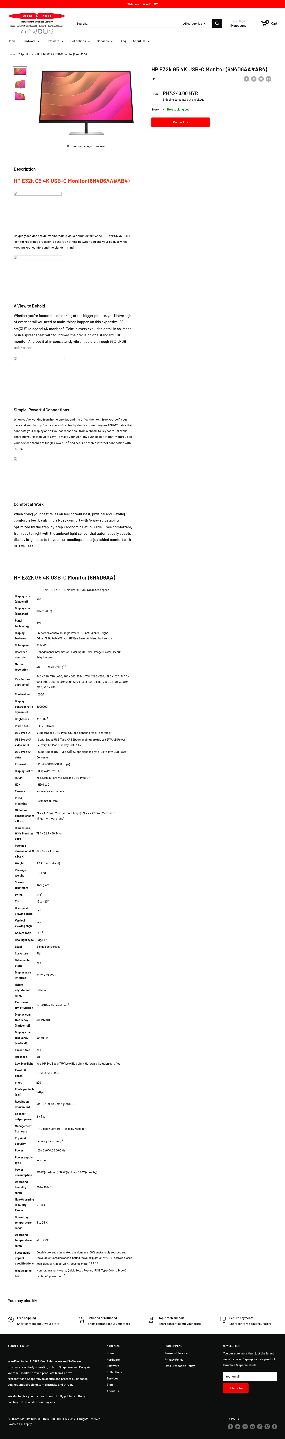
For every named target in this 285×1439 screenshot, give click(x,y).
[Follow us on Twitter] (237, 1426)
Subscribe (236, 1388)
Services (103, 41)
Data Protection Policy (180, 1365)
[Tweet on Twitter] (261, 79)
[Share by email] (268, 79)
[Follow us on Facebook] (230, 1426)
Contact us (180, 122)
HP (153, 78)
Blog (123, 41)
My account (238, 25)
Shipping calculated (175, 99)
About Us (139, 41)
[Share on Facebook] (246, 79)
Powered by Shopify (20, 1424)
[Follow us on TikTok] (260, 1426)
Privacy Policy (174, 1359)
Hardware (29, 41)
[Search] (217, 23)
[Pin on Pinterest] (253, 79)
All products (26, 54)
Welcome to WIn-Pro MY (142, 4)
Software (53, 41)
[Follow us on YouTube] (252, 1426)
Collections (78, 41)
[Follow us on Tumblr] (274, 1426)
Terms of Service (176, 1353)
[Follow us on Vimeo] (267, 1426)
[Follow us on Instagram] (245, 1426)
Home (12, 41)
